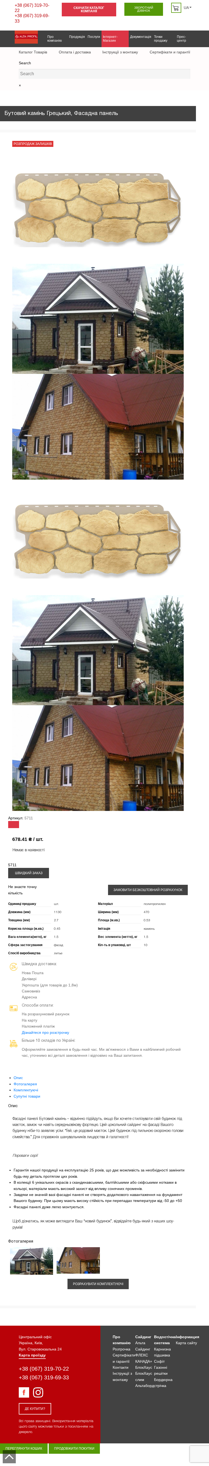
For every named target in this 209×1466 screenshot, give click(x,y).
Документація (140, 37)
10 (145, 945)
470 (146, 912)
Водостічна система (165, 1340)
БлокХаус (143, 1367)
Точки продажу (160, 39)
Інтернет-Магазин (110, 39)
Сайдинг (143, 1337)
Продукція (77, 37)
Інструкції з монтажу (120, 52)
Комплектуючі (26, 1090)
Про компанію (54, 39)
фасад (58, 945)
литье (58, 953)
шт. (56, 903)
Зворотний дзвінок (143, 9)
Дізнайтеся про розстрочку (45, 1032)
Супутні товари (27, 1096)
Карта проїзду (32, 1355)
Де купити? (35, 1409)
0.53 (147, 920)
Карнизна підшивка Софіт (162, 1355)
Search (25, 63)
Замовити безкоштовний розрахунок (147, 890)
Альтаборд (144, 1385)
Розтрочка (121, 1349)
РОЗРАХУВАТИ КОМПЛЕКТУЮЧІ (98, 1284)
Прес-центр (181, 39)
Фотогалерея (25, 1084)
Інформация (187, 1337)
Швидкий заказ (28, 873)
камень (149, 928)
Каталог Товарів (33, 52)
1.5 (56, 936)
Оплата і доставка (75, 52)
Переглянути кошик (23, 1448)
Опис (18, 1078)
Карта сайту (186, 1343)
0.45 (57, 928)
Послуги (94, 37)
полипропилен (155, 903)
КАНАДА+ (143, 1361)
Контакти (120, 1367)
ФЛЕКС (141, 1355)
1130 (58, 912)
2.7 (56, 920)
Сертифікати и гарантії (170, 52)
